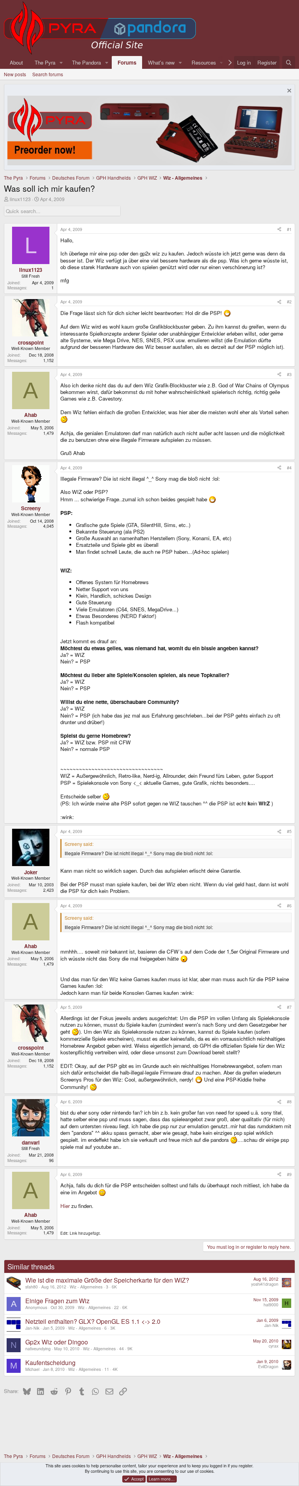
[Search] (288, 62)
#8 (289, 1101)
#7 (289, 1007)
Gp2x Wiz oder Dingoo (56, 1341)
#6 (289, 905)
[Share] (279, 229)
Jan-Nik (32, 1328)
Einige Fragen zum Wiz (57, 1300)
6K (114, 1287)
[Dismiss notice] (288, 92)
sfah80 (31, 1287)
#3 (289, 374)
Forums (127, 62)
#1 (289, 229)
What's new (161, 62)
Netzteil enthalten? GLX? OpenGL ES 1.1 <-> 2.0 (92, 1321)
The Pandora (86, 62)
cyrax (273, 1346)
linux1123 (20, 199)
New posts (15, 74)
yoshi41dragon (264, 1284)
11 (106, 1369)
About (16, 62)
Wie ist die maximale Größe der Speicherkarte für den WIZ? (107, 1280)
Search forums (47, 74)
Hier (65, 1205)
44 (121, 1348)
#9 (289, 1174)
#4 (289, 468)
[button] (61, 62)
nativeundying (38, 1348)
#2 (289, 302)
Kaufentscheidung (50, 1362)
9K (129, 1348)
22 (116, 1307)
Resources (204, 62)
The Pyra (45, 62)
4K (115, 1369)
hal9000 (271, 1304)
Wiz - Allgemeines (86, 1287)
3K (112, 1328)
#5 (289, 831)
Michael (32, 1369)
